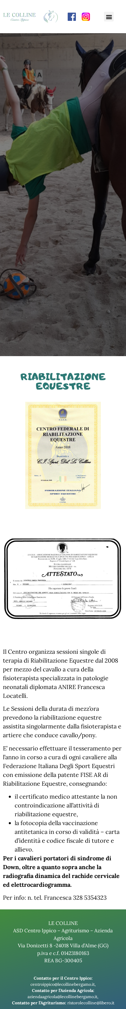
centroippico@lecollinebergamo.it (62, 984)
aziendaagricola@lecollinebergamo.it (62, 996)
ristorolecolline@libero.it (90, 1002)
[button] (109, 16)
